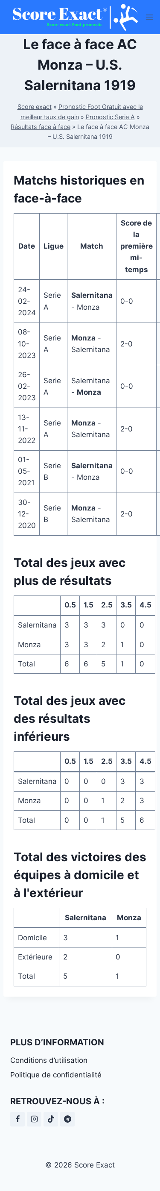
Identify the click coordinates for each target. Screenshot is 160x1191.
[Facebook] (17, 1119)
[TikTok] (51, 1119)
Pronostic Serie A (110, 116)
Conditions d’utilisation (48, 1060)
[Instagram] (34, 1119)
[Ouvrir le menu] (149, 16)
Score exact (34, 106)
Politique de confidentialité (56, 1075)
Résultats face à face (40, 126)
